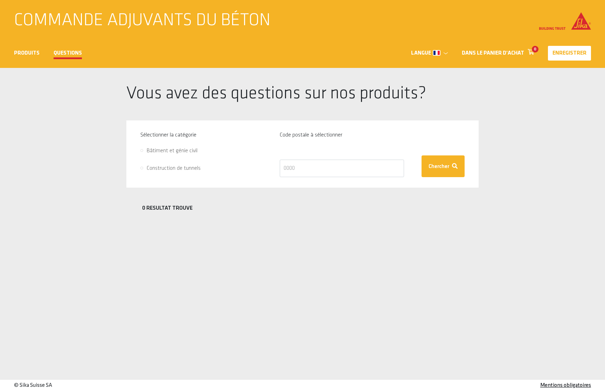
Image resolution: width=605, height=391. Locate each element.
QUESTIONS (68, 53)
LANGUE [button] (421, 53)
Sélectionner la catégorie (168, 135)
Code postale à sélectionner (311, 135)
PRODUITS (27, 53)
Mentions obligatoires (565, 385)
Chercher (439, 166)
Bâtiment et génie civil (172, 151)
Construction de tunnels (174, 168)
